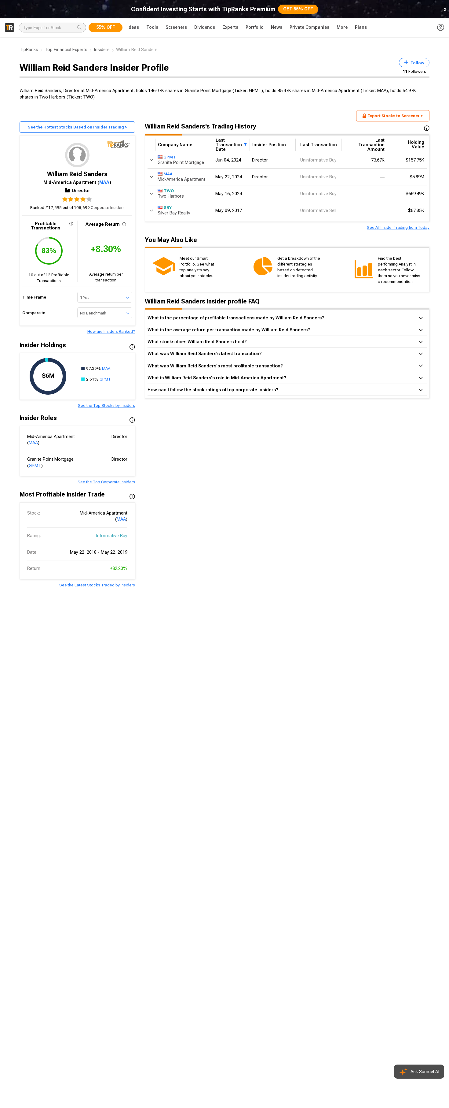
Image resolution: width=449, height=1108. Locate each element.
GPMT (105, 379)
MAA (104, 182)
